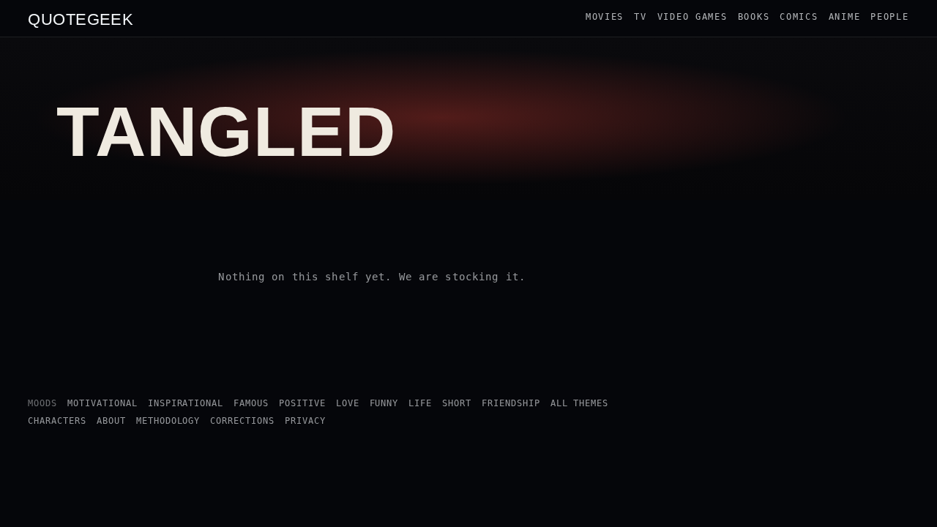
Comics (799, 17)
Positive (302, 403)
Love (347, 403)
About (111, 421)
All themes (579, 403)
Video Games (692, 17)
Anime (845, 17)
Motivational (102, 403)
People (889, 17)
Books (754, 17)
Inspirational (185, 403)
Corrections (242, 421)
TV (640, 17)
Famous (251, 403)
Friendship (511, 403)
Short (456, 403)
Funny (384, 403)
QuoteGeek (80, 18)
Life (420, 403)
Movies (605, 17)
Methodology (168, 421)
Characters (57, 421)
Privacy (305, 421)
